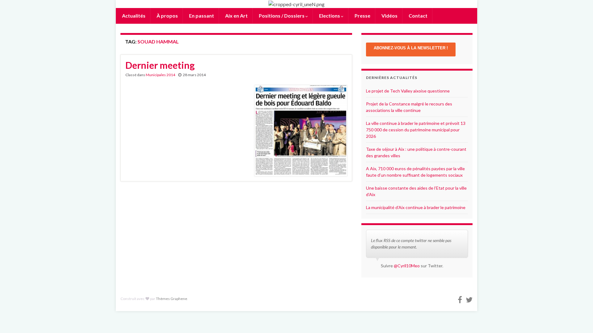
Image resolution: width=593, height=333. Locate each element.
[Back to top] (579, 319)
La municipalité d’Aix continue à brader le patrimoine (415, 207)
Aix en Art (236, 15)
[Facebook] (460, 298)
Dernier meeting (160, 65)
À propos (167, 15)
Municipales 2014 (160, 74)
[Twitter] (469, 298)
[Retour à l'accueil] (296, 4)
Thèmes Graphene (171, 298)
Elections (329, 15)
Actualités (133, 15)
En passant (201, 15)
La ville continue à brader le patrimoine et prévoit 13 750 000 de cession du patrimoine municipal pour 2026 (415, 130)
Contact (417, 15)
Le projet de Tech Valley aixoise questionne (408, 90)
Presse (362, 15)
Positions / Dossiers (281, 15)
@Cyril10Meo (407, 265)
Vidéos (389, 15)
